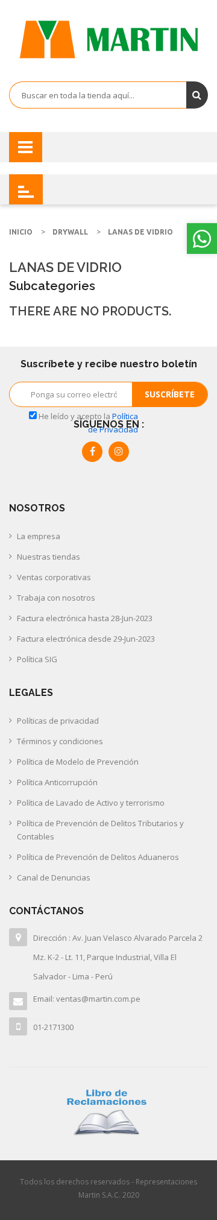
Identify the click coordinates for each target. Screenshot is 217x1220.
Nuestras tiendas (48, 556)
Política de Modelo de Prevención (78, 761)
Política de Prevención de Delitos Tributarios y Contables (100, 830)
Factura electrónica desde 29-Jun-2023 (86, 638)
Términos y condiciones (60, 741)
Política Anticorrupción (57, 782)
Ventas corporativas (54, 577)
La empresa (38, 536)
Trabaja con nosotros (56, 597)
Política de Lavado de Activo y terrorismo (91, 802)
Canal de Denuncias (53, 877)
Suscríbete (170, 394)
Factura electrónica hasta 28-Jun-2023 (85, 618)
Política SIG (37, 659)
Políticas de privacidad (58, 720)
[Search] (197, 95)
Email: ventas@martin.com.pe (86, 998)
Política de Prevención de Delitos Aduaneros (98, 857)
